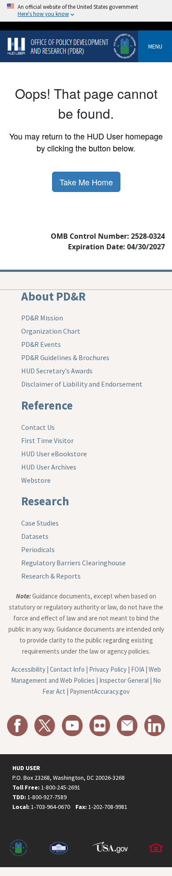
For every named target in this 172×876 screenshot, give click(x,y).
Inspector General (124, 680)
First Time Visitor (47, 440)
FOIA (137, 669)
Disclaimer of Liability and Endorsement (81, 384)
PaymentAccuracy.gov (100, 691)
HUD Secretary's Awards (57, 370)
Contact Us (38, 427)
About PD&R (53, 296)
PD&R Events (41, 344)
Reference (47, 405)
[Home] (72, 45)
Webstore (36, 480)
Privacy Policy (108, 669)
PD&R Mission (42, 317)
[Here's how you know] (86, 11)
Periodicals (38, 549)
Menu (155, 46)
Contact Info (67, 669)
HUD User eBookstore (54, 453)
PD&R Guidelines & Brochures (65, 357)
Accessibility (28, 669)
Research (45, 500)
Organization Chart (50, 331)
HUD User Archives (48, 466)
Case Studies (40, 523)
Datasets (35, 536)
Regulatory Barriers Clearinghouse (73, 562)
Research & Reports (51, 575)
